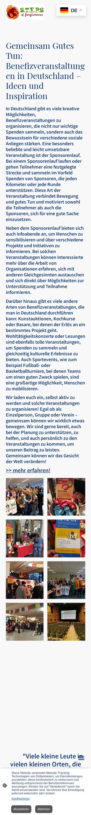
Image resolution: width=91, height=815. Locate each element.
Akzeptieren (21, 809)
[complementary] (71, 11)
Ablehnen (43, 809)
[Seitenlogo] (25, 12)
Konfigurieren (21, 798)
